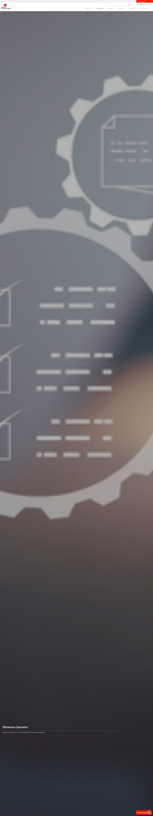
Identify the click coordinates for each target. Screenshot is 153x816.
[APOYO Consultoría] (7, 7)
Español (142, 4)
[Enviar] (129, 4)
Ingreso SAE (142, 1)
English (149, 4)
